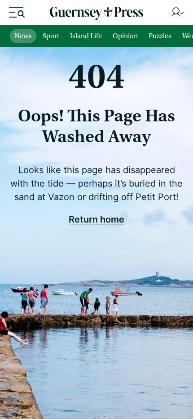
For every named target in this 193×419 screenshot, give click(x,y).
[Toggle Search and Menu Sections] (17, 12)
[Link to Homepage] (96, 14)
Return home (96, 219)
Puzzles (160, 36)
